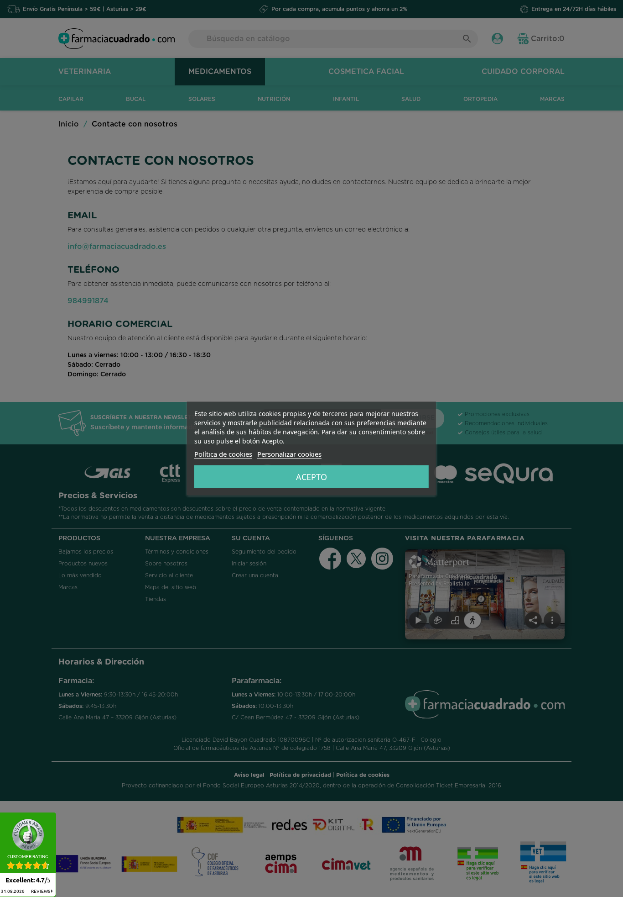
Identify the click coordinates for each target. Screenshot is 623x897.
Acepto (311, 476)
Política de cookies (223, 454)
